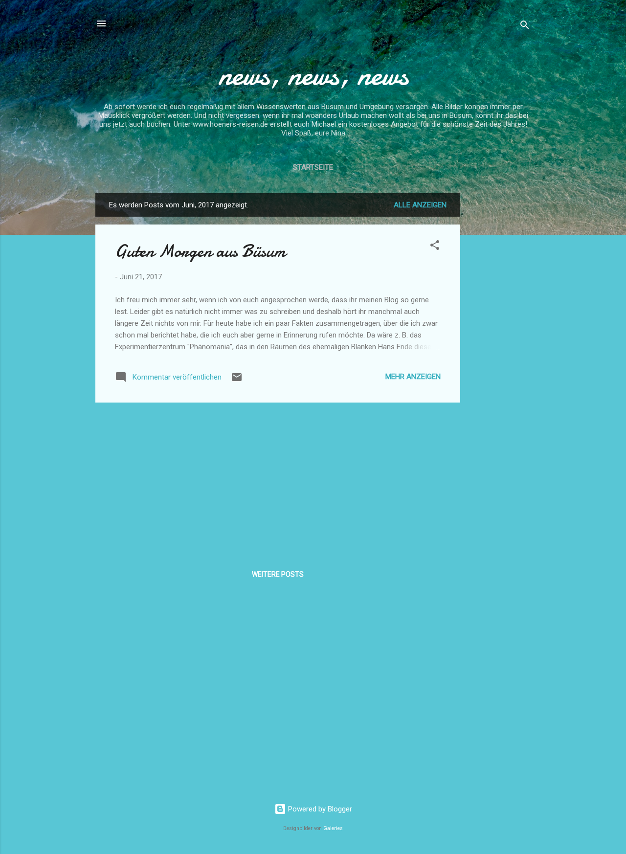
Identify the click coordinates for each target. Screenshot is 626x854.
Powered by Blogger (319, 809)
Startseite (313, 167)
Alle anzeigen (420, 205)
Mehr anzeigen (413, 376)
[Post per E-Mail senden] (237, 380)
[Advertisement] (499, 340)
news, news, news (313, 75)
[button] (435, 246)
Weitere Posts (278, 574)
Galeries (333, 828)
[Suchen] (525, 27)
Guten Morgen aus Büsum (200, 251)
